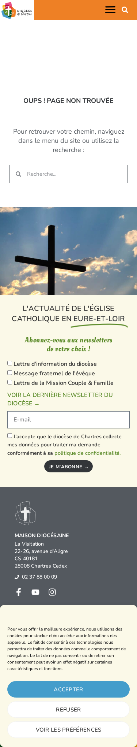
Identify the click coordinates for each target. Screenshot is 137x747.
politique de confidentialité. (87, 453)
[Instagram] (52, 592)
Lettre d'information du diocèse (55, 364)
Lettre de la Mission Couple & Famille (64, 383)
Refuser (68, 709)
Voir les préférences (69, 729)
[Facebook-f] (19, 592)
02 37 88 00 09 (39, 576)
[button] (111, 9)
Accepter (68, 689)
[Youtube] (35, 592)
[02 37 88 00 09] (17, 577)
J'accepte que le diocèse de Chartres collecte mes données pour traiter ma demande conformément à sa (64, 445)
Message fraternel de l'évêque (54, 373)
